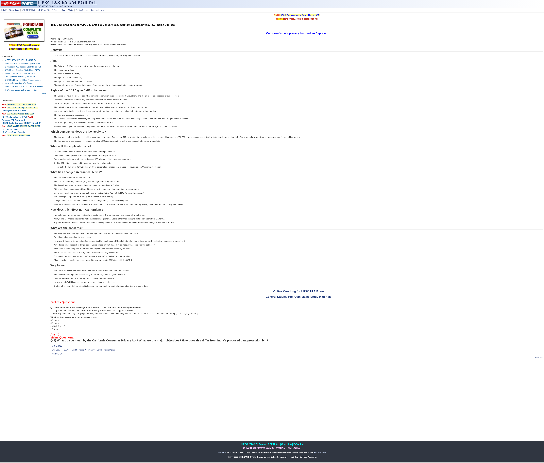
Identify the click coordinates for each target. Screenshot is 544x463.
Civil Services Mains (106, 350)
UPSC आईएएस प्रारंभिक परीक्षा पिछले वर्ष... (20, 83)
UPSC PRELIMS (29, 10)
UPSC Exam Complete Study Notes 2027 (299, 15)
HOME (4, 10)
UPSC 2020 (57, 346)
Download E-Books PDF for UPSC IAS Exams (24, 87)
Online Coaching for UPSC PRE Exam (298, 291)
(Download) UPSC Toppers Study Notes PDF (23, 67)
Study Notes (14, 10)
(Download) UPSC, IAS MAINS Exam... (21, 74)
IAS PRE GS (57, 354)
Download (94, 10)
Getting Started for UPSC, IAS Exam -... (21, 77)
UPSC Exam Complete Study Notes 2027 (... (23, 70)
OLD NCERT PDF (10, 129)
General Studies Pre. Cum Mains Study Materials (299, 296)
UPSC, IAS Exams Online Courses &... (21, 90)
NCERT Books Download (13, 123)
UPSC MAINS (44, 10)
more (44, 93)
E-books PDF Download (13, 120)
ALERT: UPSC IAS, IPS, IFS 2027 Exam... (22, 60)
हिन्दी (102, 10)
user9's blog (538, 358)
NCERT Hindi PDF (33, 123)
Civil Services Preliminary (83, 350)
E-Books (55, 10)
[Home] (19, 5)
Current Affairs (67, 10)
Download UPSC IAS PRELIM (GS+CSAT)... (23, 64)
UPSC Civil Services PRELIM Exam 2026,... (23, 80)
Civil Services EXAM (61, 350)
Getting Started (82, 10)
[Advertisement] (297, 381)
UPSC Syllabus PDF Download (14, 111)
